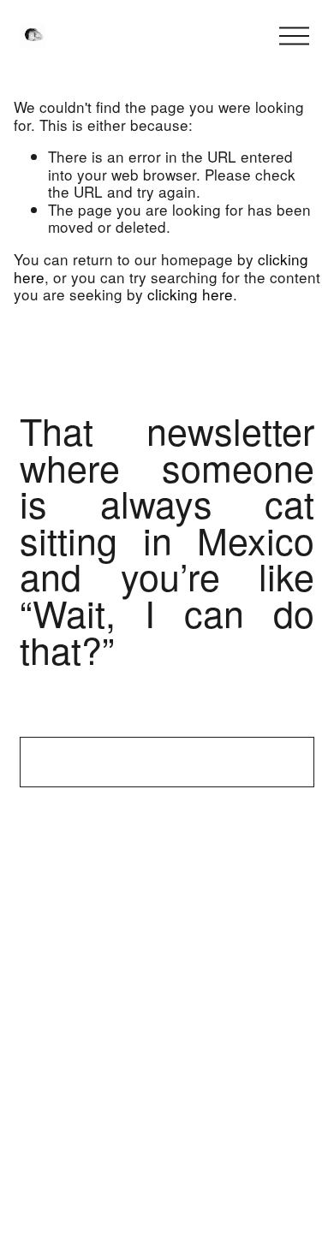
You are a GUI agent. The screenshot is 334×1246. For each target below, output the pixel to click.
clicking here (190, 294)
